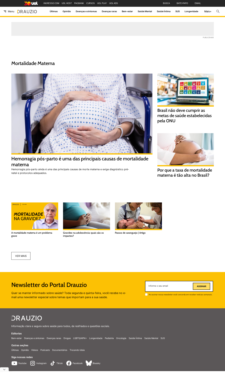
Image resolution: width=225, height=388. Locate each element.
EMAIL (198, 3)
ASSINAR (201, 286)
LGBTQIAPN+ (80, 338)
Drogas (67, 338)
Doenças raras (109, 11)
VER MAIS (21, 255)
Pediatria (109, 338)
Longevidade (191, 11)
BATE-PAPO (182, 3)
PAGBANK (79, 3)
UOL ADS (113, 3)
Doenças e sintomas (86, 11)
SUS (177, 11)
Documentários (59, 350)
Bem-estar (127, 11)
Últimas (54, 11)
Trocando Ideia (77, 350)
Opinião (67, 11)
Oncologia (121, 338)
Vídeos (34, 350)
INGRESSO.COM (51, 3)
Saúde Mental (145, 11)
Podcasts (45, 350)
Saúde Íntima (164, 11)
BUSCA (166, 3)
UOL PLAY (102, 3)
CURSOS (90, 3)
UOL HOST (67, 3)
